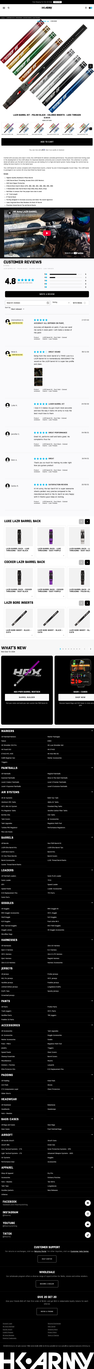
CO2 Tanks (51, 815)
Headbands (5, 1109)
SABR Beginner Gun (8, 758)
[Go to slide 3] (65, 649)
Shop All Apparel (7, 1173)
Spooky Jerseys (53, 991)
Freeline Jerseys (53, 982)
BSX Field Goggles (54, 926)
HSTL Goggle (52, 913)
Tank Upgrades (6, 823)
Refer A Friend (47, 1311)
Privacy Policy (52, 1332)
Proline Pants (52, 1007)
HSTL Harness (6, 954)
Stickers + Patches (8, 1065)
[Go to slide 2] (63, 649)
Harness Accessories (55, 963)
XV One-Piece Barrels (9, 856)
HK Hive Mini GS (53, 754)
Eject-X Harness (7, 950)
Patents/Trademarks (9, 1338)
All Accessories (6, 1031)
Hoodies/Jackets (7, 1190)
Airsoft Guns (52, 1140)
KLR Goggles (5, 921)
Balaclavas (51, 1105)
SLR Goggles (52, 917)
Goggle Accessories (55, 1035)
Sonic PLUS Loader (54, 876)
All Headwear (6, 1105)
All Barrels (5, 843)
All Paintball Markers (8, 737)
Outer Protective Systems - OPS (59, 1149)
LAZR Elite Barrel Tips (55, 847)
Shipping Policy (53, 1329)
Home (3, 17)
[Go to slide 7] (76, 649)
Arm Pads (4, 1085)
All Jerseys (5, 974)
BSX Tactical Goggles (9, 926)
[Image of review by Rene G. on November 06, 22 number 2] (40, 383)
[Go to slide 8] (79, 649)
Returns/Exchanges (54, 1323)
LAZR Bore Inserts (7, 852)
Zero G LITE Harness (55, 954)
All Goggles (5, 909)
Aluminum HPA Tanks (8, 802)
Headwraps (52, 1109)
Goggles (50, 1157)
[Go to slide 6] (74, 649)
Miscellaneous (6, 1061)
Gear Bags (51, 1125)
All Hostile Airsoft (7, 1140)
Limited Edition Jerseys (9, 987)
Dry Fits (50, 1173)
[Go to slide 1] (60, 649)
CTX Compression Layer (9, 1089)
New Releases (53, 1190)
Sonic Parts (5, 897)
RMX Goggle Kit (53, 909)
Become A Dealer (47, 1284)
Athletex (4, 1194)
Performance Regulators (56, 827)
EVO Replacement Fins (9, 893)
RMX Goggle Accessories (10, 913)
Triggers (4, 762)
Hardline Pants (6, 1015)
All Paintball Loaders (8, 876)
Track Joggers (6, 1011)
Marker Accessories (55, 758)
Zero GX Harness (54, 946)
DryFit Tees (5, 991)
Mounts (50, 1061)
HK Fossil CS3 (6, 749)
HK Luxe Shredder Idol (55, 745)
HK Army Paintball (8, 1326)
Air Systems (5, 1157)
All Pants (4, 1007)
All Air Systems (6, 798)
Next (90, 66)
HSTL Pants (52, 1011)
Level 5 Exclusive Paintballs (57, 786)
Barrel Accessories (8, 860)
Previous (3, 66)
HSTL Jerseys (52, 978)
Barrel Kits (51, 852)
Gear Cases (5, 1129)
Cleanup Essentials (8, 1056)
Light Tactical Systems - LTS (11, 1153)
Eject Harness (6, 958)
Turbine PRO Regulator (9, 827)
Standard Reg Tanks (55, 806)
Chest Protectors (54, 1089)
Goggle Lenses (6, 930)
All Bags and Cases (8, 1125)
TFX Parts (51, 893)
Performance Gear (8, 1162)
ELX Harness (52, 950)
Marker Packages (54, 737)
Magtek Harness (53, 958)
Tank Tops (5, 1186)
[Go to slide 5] (71, 649)
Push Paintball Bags (55, 1129)
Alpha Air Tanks (53, 802)
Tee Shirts (51, 1182)
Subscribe (57, 2)
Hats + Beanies (6, 1113)
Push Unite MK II (53, 921)
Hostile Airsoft (7, 1329)
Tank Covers (5, 819)
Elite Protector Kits (8, 1069)
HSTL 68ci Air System (9, 806)
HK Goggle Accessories (56, 930)
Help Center (47, 1259)
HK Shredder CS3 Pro (9, 745)
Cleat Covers (52, 1052)
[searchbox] (25, 302)
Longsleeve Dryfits (54, 987)
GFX (2, 884)
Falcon (3, 741)
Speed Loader (53, 884)
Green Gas (51, 1145)
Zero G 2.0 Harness (8, 963)
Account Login (7, 1323)
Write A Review (47, 294)
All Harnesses (6, 946)
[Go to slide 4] (68, 649)
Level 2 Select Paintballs (10, 782)
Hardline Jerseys (7, 982)
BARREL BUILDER (27, 697)
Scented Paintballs (8, 778)
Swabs (50, 1039)
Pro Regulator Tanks (8, 811)
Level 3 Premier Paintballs (57, 782)
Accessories (52, 1162)
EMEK (49, 741)
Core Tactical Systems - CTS (11, 1149)
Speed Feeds (6, 889)
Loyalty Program (8, 1332)
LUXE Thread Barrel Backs (57, 860)
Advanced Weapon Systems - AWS (60, 1153)
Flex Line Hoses (6, 832)
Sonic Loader (6, 880)
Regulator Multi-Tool (55, 823)
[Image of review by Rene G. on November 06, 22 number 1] (40, 373)
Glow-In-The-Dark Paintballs (58, 778)
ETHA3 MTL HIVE (7, 754)
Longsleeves (52, 1186)
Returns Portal (40, 1251)
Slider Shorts (6, 1093)
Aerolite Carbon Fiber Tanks (57, 811)
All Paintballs (6, 774)
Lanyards (51, 1065)
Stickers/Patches (54, 1177)
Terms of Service (53, 1335)
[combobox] (61, 302)
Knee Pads (51, 1081)
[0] (90, 8)
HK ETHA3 (51, 749)
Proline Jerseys (53, 974)
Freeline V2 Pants (7, 1019)
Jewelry (4, 1048)
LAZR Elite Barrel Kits (9, 847)
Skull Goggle (5, 917)
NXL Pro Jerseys (7, 978)
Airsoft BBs (5, 1145)
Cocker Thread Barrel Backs (11, 864)
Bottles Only (5, 815)
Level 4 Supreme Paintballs (11, 786)
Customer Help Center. (80, 1251)
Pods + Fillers (6, 1044)
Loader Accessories (55, 889)
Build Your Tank (53, 798)
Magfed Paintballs (54, 774)
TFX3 (49, 880)
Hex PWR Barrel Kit (54, 843)
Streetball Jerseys (7, 995)
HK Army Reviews (8, 1335)
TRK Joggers (52, 1015)
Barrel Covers (52, 856)
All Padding (5, 1081)
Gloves (50, 1085)
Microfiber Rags (6, 934)
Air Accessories (53, 819)
